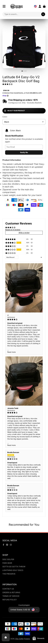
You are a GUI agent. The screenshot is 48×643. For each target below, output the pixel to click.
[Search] (43, 14)
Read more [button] (11, 352)
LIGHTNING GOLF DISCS (12, 570)
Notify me (24, 152)
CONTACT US (8, 589)
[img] (24, 319)
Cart (44, 6)
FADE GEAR (7, 563)
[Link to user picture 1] (24, 288)
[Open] (6, 637)
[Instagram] (11, 545)
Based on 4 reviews (12, 230)
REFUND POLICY (9, 600)
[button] (7, 84)
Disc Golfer (19, 639)
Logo (16, 6)
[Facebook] (3, 545)
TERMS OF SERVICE (10, 596)
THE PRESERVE (8, 574)
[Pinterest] (7, 545)
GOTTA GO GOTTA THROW (13, 566)
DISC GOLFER (8, 559)
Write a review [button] (24, 233)
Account (39, 6)
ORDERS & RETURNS (11, 592)
